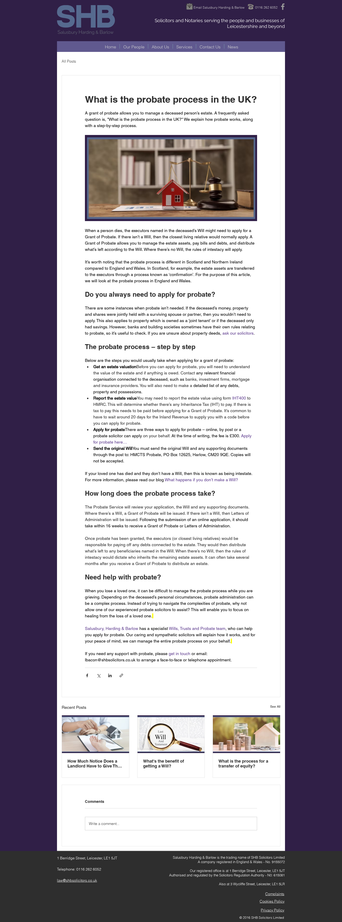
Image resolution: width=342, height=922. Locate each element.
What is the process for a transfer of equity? (243, 763)
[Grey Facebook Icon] (282, 6)
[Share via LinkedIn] (110, 675)
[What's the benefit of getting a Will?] (171, 734)
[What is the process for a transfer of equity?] (246, 734)
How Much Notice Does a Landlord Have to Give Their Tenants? (95, 763)
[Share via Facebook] (87, 675)
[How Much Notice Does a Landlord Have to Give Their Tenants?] (95, 734)
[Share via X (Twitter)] (98, 675)
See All (275, 706)
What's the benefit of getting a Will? (163, 763)
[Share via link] (121, 675)
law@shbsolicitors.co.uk (77, 880)
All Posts (69, 61)
